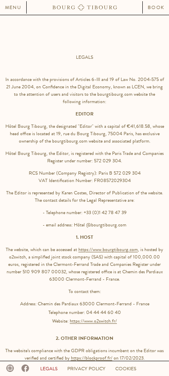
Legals (48, 368)
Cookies (125, 368)
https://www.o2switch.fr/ (93, 321)
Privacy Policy (86, 368)
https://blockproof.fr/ (91, 358)
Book (156, 7)
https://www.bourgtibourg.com (108, 249)
